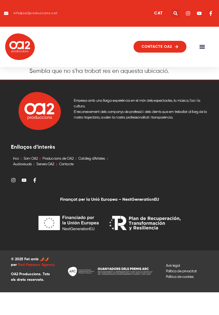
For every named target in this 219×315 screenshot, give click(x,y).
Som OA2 (31, 158)
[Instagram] (13, 180)
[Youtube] (24, 180)
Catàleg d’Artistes (91, 158)
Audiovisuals (22, 164)
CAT (158, 13)
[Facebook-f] (34, 180)
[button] (175, 13)
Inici (16, 158)
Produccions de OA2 (57, 158)
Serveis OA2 (45, 164)
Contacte (66, 164)
